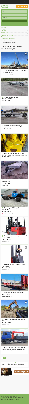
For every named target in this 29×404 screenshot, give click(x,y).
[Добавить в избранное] (2, 70)
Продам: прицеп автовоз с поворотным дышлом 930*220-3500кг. (12, 126)
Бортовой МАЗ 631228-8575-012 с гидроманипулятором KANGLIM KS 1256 (14, 349)
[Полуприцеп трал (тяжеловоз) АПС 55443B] (14, 282)
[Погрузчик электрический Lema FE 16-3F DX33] (14, 226)
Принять (4, 401)
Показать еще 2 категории (7, 38)
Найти (14, 21)
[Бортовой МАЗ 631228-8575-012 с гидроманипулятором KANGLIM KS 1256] (14, 337)
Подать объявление (22, 6)
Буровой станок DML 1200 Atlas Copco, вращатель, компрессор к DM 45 (14, 155)
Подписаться (19, 362)
